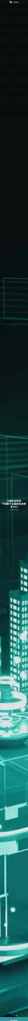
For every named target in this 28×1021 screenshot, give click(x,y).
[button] (2, 2)
